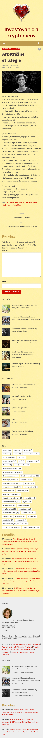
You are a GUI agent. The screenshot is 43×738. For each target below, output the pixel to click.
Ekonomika (5, 650)
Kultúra (21, 652)
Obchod (32, 652)
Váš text (5, 251)
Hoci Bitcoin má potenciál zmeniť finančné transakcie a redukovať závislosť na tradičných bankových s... (21, 590)
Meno (4, 281)
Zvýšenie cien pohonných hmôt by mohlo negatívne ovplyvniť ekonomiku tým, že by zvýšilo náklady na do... (21, 571)
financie (7, 465)
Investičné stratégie (11, 49)
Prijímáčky (20, 647)
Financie (36, 636)
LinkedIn (5, 630)
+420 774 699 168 (8, 628)
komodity (30, 498)
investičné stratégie (16, 202)
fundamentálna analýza (12, 483)
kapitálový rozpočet (11, 494)
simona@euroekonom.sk (10, 623)
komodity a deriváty (11, 502)
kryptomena (9, 505)
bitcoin (28, 450)
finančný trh (26, 480)
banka (7, 450)
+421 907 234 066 (8, 625)
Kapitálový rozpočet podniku (21, 396)
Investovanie (6, 639)
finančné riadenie (10, 476)
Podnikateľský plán (27, 650)
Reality (4, 647)
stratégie (17, 205)
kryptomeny (23, 505)
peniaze (7, 516)
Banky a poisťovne (8, 636)
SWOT (18, 650)
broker (7, 454)
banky (17, 450)
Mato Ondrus (22, 684)
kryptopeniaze (9, 509)
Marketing (14, 652)
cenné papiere (9, 461)
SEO (14, 644)
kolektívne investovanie (12, 498)
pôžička (32, 516)
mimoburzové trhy (11, 513)
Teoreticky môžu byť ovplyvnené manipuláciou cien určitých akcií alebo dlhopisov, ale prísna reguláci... (19, 541)
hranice (29, 483)
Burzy (14, 419)
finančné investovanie (12, 472)
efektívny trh (33, 461)
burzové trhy (9, 457)
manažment (25, 509)
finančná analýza (22, 465)
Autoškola (36, 644)
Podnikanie (28, 647)
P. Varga (21, 672)
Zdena (6, 65)
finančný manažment (30, 476)
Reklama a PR (20, 644)
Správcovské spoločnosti (20, 408)
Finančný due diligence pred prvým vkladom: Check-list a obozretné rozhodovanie (23, 354)
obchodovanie (28, 513)
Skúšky (27, 652)
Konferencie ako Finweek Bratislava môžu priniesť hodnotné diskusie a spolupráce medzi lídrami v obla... (20, 731)
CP (21, 461)
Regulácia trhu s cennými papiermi (23, 384)
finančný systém (10, 480)
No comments (29, 672)
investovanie (32, 202)
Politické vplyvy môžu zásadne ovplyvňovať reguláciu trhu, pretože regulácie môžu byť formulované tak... (20, 712)
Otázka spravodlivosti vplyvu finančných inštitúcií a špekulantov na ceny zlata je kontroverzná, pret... (20, 551)
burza (17, 454)
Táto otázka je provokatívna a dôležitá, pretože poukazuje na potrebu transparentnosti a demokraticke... (21, 581)
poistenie (20, 516)
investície (22, 491)
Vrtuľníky (29, 644)
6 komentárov (23, 422)
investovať (8, 491)
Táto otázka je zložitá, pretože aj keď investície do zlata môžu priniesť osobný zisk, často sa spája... (20, 561)
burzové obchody (31, 454)
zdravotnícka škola (31, 527)
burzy (21, 457)
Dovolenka (5, 655)
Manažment (12, 647)
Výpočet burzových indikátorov (22, 431)
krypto (27, 502)
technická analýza (11, 524)
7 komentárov (23, 387)
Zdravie (12, 650)
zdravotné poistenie (11, 527)
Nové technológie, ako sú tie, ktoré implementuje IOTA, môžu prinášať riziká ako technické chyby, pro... (20, 722)
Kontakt (14, 639)
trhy (24, 524)
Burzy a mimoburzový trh (23, 636)
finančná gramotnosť (12, 469)
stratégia (7, 205)
